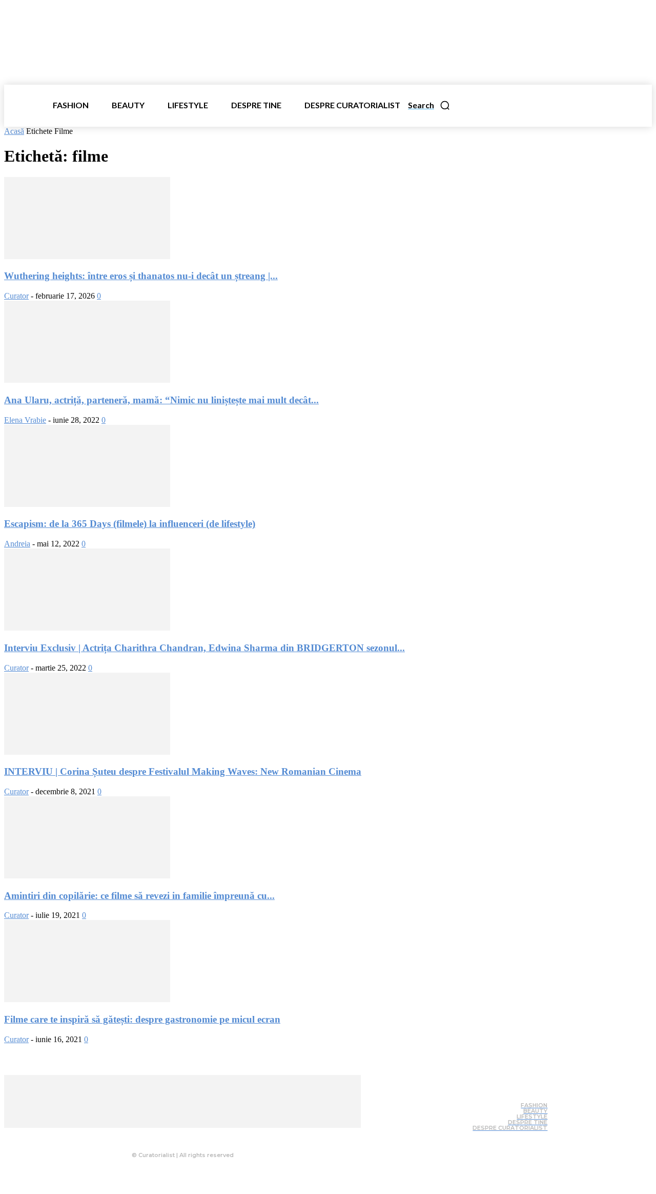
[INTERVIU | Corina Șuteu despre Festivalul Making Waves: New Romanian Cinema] (87, 752)
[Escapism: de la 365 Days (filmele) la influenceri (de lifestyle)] (87, 504)
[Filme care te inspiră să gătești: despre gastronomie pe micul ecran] (87, 999)
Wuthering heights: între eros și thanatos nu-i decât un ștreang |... (141, 275)
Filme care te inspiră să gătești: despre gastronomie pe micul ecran (142, 1019)
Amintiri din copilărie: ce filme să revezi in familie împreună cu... (139, 895)
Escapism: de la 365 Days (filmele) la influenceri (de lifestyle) (129, 523)
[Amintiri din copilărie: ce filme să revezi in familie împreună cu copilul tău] (87, 875)
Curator (16, 295)
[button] (429, 105)
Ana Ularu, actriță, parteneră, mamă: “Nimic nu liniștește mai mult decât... (161, 400)
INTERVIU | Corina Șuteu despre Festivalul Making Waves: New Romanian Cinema (182, 771)
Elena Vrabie (25, 420)
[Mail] (199, 1135)
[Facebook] (158, 1135)
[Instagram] (179, 1135)
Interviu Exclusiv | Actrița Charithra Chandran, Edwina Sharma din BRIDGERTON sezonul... (204, 647)
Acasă (14, 131)
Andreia (17, 543)
